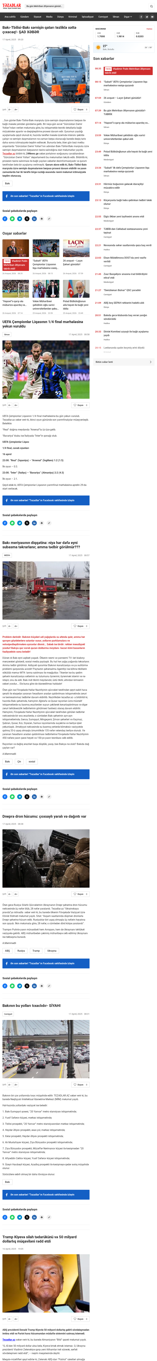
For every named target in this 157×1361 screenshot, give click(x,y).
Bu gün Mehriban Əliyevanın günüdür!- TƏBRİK (45, 6)
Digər (127, 16)
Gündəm (24, 16)
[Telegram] (146, 16)
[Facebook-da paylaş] (4, 218)
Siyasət (37, 16)
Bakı (7, 183)
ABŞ (7, 950)
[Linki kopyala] (49, 218)
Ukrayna (51, 950)
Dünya (60, 16)
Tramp (36, 950)
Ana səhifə (10, 16)
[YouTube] (152, 16)
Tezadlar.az (8, 153)
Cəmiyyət (103, 16)
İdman (116, 16)
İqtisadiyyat (88, 16)
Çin (19, 761)
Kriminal (73, 16)
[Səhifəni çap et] (41, 218)
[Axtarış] (151, 6)
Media (49, 16)
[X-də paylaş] (27, 218)
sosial (32, 761)
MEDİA (7, 555)
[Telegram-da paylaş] (19, 218)
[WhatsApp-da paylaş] (12, 218)
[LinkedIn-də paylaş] (34, 218)
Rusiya (21, 950)
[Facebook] (141, 16)
